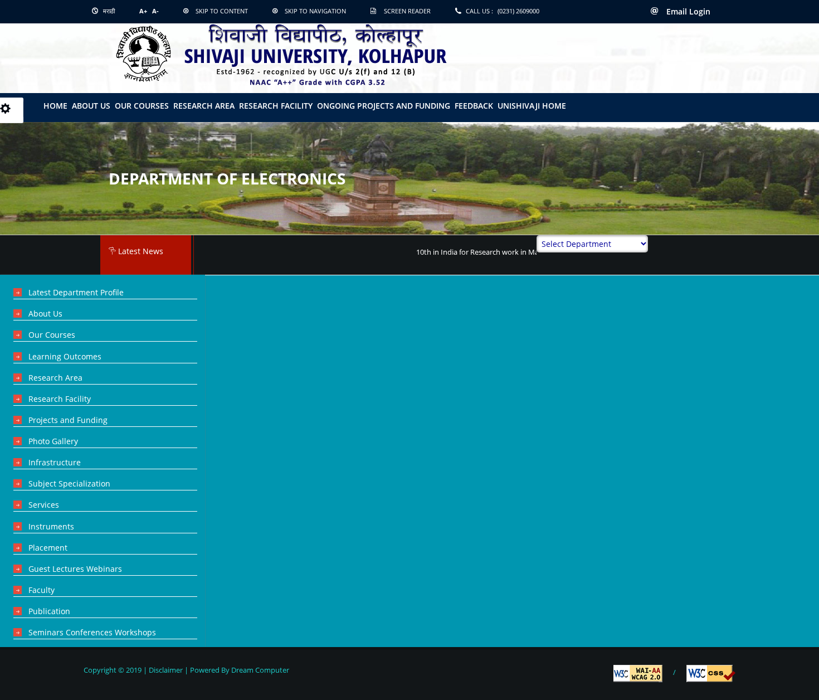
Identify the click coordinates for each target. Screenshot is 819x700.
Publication (49, 611)
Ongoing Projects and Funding (383, 105)
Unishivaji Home (532, 105)
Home (55, 105)
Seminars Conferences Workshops (92, 632)
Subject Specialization (69, 483)
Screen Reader (407, 11)
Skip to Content (222, 11)
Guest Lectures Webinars (75, 568)
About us (91, 105)
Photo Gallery (53, 441)
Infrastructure (54, 462)
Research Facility (276, 105)
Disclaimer (166, 670)
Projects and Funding (68, 420)
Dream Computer (259, 670)
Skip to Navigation (315, 11)
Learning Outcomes (64, 356)
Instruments (51, 526)
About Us (45, 313)
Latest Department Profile (76, 292)
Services (43, 504)
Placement (47, 547)
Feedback (474, 105)
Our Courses (142, 105)
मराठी (108, 11)
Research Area (204, 105)
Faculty (41, 590)
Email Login (687, 11)
